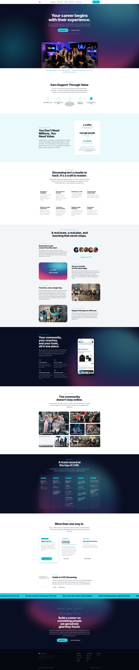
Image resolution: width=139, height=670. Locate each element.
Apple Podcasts (62, 587)
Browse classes (87, 558)
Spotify (54, 587)
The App (66, 1)
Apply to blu (96, 1)
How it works (59, 1)
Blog (87, 661)
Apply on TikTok (47, 558)
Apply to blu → (79, 1)
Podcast (88, 659)
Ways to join (71, 1)
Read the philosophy (75, 640)
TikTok (98, 655)
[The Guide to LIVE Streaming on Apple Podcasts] (44, 581)
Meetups (78, 661)
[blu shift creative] (40, 2)
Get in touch (66, 558)
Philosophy (53, 1)
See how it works (75, 30)
